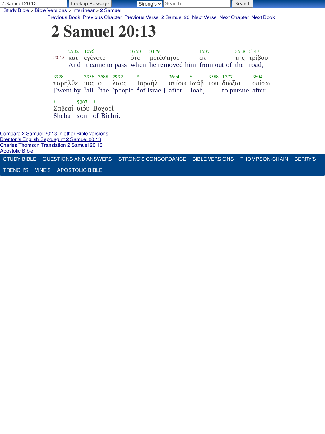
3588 (240, 51)
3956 (89, 76)
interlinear (83, 10)
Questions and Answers (77, 159)
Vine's (43, 170)
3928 (58, 76)
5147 (254, 51)
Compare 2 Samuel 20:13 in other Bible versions (54, 133)
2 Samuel (110, 10)
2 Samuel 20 (175, 17)
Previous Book (63, 17)
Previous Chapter (102, 17)
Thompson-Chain (264, 159)
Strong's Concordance (152, 159)
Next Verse (204, 17)
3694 (174, 76)
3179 (154, 51)
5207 (82, 101)
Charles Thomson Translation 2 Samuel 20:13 (51, 145)
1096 (89, 51)
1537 (204, 51)
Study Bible (16, 10)
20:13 (59, 57)
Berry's (305, 159)
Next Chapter (234, 17)
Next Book (263, 17)
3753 (135, 51)
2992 (117, 76)
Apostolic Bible (16, 150)
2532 (73, 51)
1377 (227, 76)
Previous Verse (141, 17)
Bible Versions (51, 10)
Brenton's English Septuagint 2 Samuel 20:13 (50, 139)
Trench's (16, 170)
